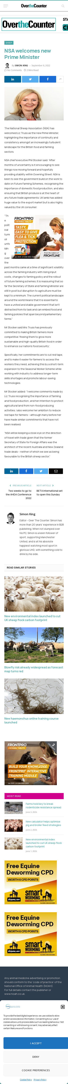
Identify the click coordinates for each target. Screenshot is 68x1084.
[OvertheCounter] (34, 6)
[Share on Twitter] (30, 79)
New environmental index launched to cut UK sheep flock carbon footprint (32, 618)
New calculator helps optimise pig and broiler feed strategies (43, 823)
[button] (63, 1007)
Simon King (21, 65)
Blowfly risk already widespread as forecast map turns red (33, 669)
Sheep (9, 43)
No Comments (14, 70)
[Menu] (5, 6)
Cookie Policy (26, 1079)
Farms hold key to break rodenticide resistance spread (43, 805)
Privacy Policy (40, 1079)
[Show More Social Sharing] (60, 79)
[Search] (63, 6)
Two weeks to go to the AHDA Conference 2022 (18, 494)
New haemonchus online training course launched (31, 720)
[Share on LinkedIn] (12, 79)
